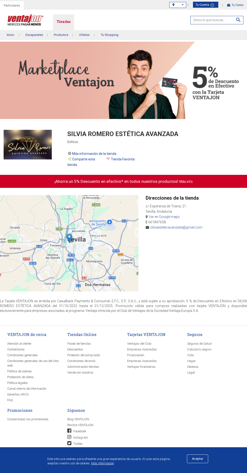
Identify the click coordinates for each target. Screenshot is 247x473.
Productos (61, 35)
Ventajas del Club (139, 343)
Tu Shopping (109, 35)
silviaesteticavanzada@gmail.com (176, 227)
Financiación (135, 355)
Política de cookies (19, 371)
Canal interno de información (26, 388)
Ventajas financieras (141, 366)
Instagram (80, 437)
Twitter (78, 444)
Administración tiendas (83, 366)
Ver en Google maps (164, 217)
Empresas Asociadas (142, 349)
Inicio (10, 35)
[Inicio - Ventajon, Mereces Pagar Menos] (30, 21)
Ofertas (84, 35)
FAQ (10, 400)
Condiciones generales (22, 355)
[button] (69, 238)
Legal (191, 372)
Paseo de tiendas (79, 343)
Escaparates (34, 35)
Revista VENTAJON (80, 425)
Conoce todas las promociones (27, 419)
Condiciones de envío (81, 361)
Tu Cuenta (203, 5)
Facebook (79, 431)
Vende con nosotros (80, 372)
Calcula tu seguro (199, 349)
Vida (190, 355)
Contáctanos (16, 349)
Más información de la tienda (94, 154)
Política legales (17, 383)
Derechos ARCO (18, 394)
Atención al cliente (19, 343)
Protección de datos (20, 377)
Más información (102, 463)
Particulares (12, 5)
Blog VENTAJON (78, 419)
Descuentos (75, 349)
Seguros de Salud (199, 343)
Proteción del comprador (83, 355)
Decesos (193, 366)
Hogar (191, 361)
